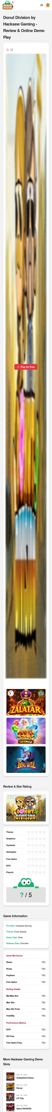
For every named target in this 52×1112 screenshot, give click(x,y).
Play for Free (28, 367)
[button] (42, 5)
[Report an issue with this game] (7, 49)
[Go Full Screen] (11, 49)
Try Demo (26, 702)
